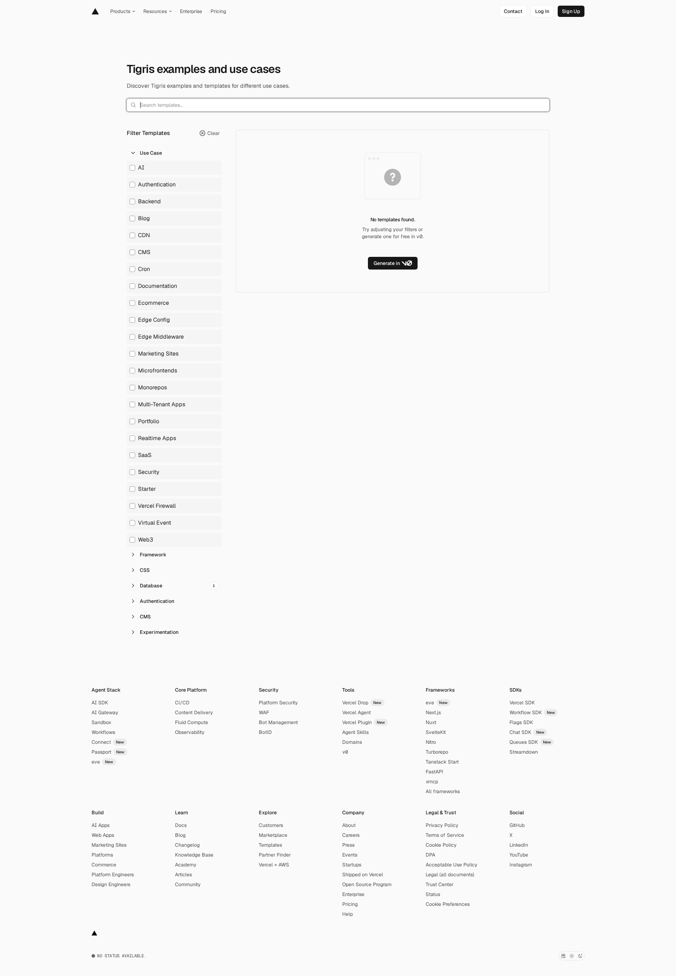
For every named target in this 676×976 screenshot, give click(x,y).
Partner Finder (275, 855)
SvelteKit (436, 732)
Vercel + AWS (274, 864)
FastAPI (434, 771)
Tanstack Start (442, 762)
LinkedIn (518, 845)
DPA (430, 855)
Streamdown (523, 752)
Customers (271, 825)
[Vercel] (95, 11)
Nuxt (431, 722)
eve (102, 762)
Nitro (431, 742)
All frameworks (443, 791)
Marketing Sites (109, 845)
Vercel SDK (522, 702)
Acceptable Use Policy (451, 864)
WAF (264, 712)
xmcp (432, 781)
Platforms (102, 855)
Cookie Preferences (448, 904)
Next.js (433, 712)
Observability (190, 732)
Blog (180, 835)
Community (188, 884)
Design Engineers (111, 884)
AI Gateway (105, 712)
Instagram (520, 864)
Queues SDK (530, 742)
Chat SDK (527, 732)
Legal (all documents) (450, 874)
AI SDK (100, 702)
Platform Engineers (113, 874)
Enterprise (353, 894)
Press (348, 845)
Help (347, 914)
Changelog (187, 845)
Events (349, 855)
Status (433, 894)
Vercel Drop (362, 702)
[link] (513, 11)
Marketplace (273, 835)
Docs (181, 825)
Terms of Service (445, 835)
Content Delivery (194, 712)
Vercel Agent (356, 712)
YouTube (518, 855)
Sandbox (101, 722)
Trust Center (439, 884)
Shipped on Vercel (362, 874)
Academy (185, 864)
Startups (351, 864)
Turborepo (437, 752)
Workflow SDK (532, 712)
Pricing (350, 904)
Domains (352, 742)
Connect (108, 742)
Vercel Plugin (363, 722)
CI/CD (182, 702)
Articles (183, 874)
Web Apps (103, 835)
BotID (265, 732)
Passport (108, 752)
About (349, 825)
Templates (270, 845)
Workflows (103, 732)
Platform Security (278, 702)
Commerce (104, 864)
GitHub (517, 825)
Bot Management (278, 722)
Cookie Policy (441, 845)
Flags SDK (521, 722)
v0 (345, 752)
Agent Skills (355, 732)
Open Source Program (367, 884)
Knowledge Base (194, 855)
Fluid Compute (191, 722)
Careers (350, 835)
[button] (174, 153)
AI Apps (100, 825)
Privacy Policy (442, 825)
